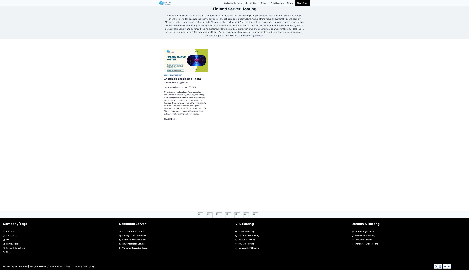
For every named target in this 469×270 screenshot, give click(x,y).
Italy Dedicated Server (133, 231)
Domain (290, 3)
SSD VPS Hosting (246, 243)
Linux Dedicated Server (133, 243)
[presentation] (186, 60)
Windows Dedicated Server (135, 248)
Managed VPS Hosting (249, 248)
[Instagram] (440, 266)
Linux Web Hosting (363, 239)
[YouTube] (449, 266)
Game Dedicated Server (134, 239)
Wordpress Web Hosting (366, 243)
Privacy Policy (12, 243)
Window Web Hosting (365, 235)
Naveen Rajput (172, 87)
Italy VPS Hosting (247, 231)
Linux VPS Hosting (247, 239)
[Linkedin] (445, 266)
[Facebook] (436, 266)
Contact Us (11, 235)
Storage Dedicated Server (134, 235)
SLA (7, 239)
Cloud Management (173, 75)
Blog (8, 252)
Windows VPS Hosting (249, 235)
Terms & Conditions (15, 248)
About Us (10, 231)
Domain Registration (364, 231)
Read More (170, 119)
